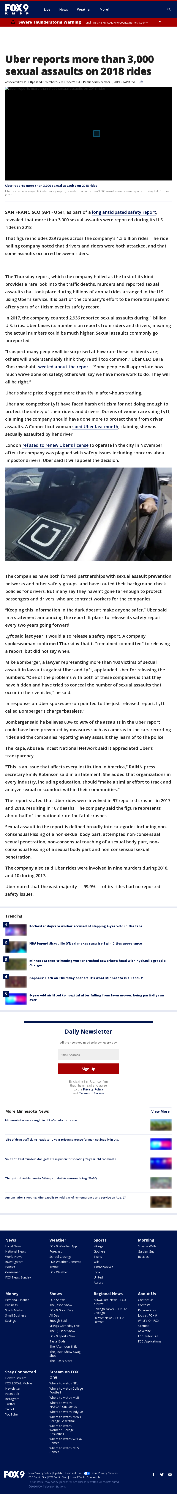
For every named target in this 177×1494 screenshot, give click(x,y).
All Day (54, 1315)
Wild (97, 1262)
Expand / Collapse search (169, 9)
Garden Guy (146, 1251)
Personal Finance (17, 1300)
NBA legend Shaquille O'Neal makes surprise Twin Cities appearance (85, 943)
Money (11, 1293)
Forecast (55, 1251)
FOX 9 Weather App (63, 1246)
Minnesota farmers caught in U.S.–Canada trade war (41, 1120)
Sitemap (143, 1326)
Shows (55, 1293)
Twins (98, 1257)
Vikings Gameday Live (64, 1326)
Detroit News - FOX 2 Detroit (109, 1320)
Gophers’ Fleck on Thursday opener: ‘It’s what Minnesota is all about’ (86, 978)
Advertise (144, 1331)
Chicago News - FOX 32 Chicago (110, 1311)
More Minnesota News (27, 1111)
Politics (10, 1267)
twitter (161, 1474)
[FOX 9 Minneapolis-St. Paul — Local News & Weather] (19, 9)
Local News (13, 1246)
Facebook (12, 1394)
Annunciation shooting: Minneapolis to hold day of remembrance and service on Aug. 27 (65, 1197)
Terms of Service (91, 1093)
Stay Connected (20, 1371)
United (98, 1277)
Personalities (147, 1310)
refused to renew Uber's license (55, 445)
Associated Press (15, 82)
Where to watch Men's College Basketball (65, 1419)
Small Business (15, 1315)
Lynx (97, 1272)
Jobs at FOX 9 (147, 1315)
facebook (153, 1474)
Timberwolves (103, 1267)
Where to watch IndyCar (66, 1412)
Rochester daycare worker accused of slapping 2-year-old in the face (85, 926)
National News (15, 1251)
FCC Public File (148, 1336)
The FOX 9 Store (61, 1361)
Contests (144, 1305)
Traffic (53, 1267)
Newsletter (13, 1388)
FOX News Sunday (18, 1277)
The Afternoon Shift (63, 1346)
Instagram (12, 1399)
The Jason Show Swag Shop (65, 1354)
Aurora (98, 1282)
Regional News (108, 1293)
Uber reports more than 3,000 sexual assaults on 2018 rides (51, 186)
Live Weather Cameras (65, 1262)
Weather (57, 1240)
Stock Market (14, 1310)
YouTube (11, 1414)
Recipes (143, 1257)
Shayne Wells (147, 1246)
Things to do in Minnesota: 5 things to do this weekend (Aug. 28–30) (51, 1178)
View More (160, 1111)
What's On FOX (148, 1320)
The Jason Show (60, 1305)
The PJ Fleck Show (62, 1331)
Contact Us (145, 1300)
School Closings (60, 1257)
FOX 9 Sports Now (62, 1336)
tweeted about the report (63, 367)
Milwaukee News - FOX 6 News (110, 1302)
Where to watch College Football (66, 1390)
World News (13, 1257)
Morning (146, 1240)
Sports (100, 1240)
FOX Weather (58, 1272)
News (10, 1240)
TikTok (10, 1409)
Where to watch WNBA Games (65, 1441)
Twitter (10, 1404)
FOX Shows (57, 1300)
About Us (147, 1293)
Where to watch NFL (63, 1383)
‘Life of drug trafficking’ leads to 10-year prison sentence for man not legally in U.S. (62, 1139)
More (104, 9)
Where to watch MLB (64, 1397)
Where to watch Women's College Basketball (61, 1430)
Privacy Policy (93, 1089)
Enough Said (58, 1320)
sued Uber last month (95, 426)
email (170, 1474)
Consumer (12, 1272)
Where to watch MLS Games (64, 1450)
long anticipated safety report (124, 212)
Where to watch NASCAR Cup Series (63, 1405)
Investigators (14, 1262)
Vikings (98, 1246)
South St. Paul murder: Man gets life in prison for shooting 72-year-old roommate (60, 1159)
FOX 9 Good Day (61, 1310)
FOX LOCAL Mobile (18, 1383)
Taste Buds (57, 1341)
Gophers (100, 1251)
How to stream (15, 1378)
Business (11, 1305)
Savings (10, 1320)
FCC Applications (149, 1341)
